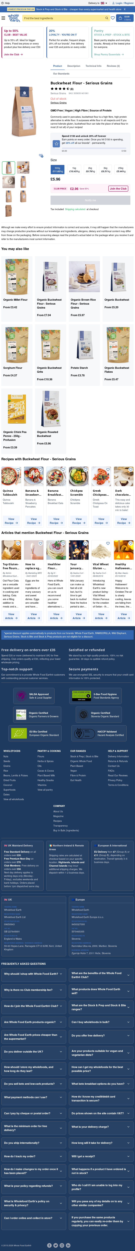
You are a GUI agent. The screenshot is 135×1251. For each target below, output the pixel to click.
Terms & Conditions (118, 785)
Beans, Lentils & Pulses (15, 775)
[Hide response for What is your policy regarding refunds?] (60, 1185)
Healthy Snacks (46, 780)
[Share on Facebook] (49, 1245)
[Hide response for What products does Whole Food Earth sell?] (128, 991)
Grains (6, 765)
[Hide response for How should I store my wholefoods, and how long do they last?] (60, 1069)
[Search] (107, 18)
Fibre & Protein (78, 775)
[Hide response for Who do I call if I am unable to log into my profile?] (128, 1187)
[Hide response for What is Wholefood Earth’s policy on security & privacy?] (60, 1203)
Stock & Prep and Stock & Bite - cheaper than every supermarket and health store (64, 9)
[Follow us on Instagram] (62, 1245)
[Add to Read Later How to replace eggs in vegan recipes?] (40, 544)
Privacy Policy (115, 780)
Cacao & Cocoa (46, 770)
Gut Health (75, 780)
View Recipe (9, 521)
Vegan (73, 770)
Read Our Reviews (118, 775)
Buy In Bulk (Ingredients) (66, 830)
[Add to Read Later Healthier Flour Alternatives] (63, 544)
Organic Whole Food (81, 761)
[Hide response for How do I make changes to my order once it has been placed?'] (60, 1171)
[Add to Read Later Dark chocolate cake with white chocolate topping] (130, 470)
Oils (39, 765)
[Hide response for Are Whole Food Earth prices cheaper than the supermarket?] (60, 1036)
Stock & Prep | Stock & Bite (84, 756)
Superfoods (9, 789)
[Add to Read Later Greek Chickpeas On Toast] (108, 470)
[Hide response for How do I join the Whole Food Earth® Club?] (60, 1006)
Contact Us (114, 765)
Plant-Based (76, 765)
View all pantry (45, 789)
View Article (9, 616)
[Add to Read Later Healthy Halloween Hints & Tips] (130, 544)
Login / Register (125, 3)
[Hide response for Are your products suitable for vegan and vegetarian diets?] (128, 1053)
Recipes (57, 820)
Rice (5, 770)
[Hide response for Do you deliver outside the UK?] (60, 1051)
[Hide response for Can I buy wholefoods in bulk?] (128, 1022)
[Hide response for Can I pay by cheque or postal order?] (60, 1113)
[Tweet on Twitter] (55, 1245)
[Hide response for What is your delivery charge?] (128, 1126)
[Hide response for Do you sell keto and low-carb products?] (60, 1083)
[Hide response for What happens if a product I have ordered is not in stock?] (128, 1171)
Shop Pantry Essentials (107, 54)
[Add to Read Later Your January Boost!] (85, 544)
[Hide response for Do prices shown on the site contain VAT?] (128, 1113)
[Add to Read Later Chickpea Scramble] (85, 470)
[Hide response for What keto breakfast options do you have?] (128, 1083)
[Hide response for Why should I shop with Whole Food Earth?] (60, 973)
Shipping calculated (75, 209)
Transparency (60, 825)
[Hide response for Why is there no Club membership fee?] (60, 989)
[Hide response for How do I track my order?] (60, 1156)
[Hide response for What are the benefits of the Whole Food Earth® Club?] (128, 975)
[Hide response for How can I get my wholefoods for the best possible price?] (128, 1069)
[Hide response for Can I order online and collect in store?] (60, 1218)
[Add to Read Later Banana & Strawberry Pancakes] (40, 470)
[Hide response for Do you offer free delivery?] (128, 1035)
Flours (41, 756)
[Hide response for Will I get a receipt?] (128, 1156)
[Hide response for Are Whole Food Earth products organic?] (60, 1022)
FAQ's (111, 770)
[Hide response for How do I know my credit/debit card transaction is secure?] (128, 1098)
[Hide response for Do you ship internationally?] (60, 1142)
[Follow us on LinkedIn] (68, 1245)
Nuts (5, 756)
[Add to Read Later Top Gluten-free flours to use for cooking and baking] (18, 544)
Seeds (6, 761)
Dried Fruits (9, 780)
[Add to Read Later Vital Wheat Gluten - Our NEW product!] (108, 544)
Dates (6, 794)
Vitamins (42, 785)
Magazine (58, 816)
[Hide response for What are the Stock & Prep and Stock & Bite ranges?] (128, 1007)
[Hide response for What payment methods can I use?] (60, 1097)
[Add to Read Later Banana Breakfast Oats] (63, 470)
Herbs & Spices (46, 761)
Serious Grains (59, 102)
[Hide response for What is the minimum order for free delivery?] (60, 1128)
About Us (58, 811)
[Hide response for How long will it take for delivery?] (128, 1142)
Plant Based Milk (46, 775)
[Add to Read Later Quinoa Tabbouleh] (18, 470)
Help (7, 3)
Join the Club (11, 54)
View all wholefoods (13, 799)
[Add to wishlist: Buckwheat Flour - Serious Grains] (41, 156)
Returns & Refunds (118, 761)
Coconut (7, 785)
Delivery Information (118, 756)
